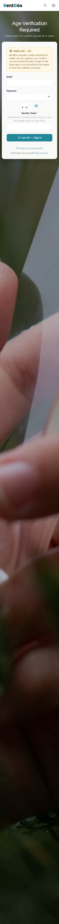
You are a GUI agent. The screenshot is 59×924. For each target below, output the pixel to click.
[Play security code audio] (36, 106)
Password (11, 91)
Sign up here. (41, 153)
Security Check (29, 113)
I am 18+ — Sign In (31, 137)
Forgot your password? (31, 148)
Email (10, 77)
